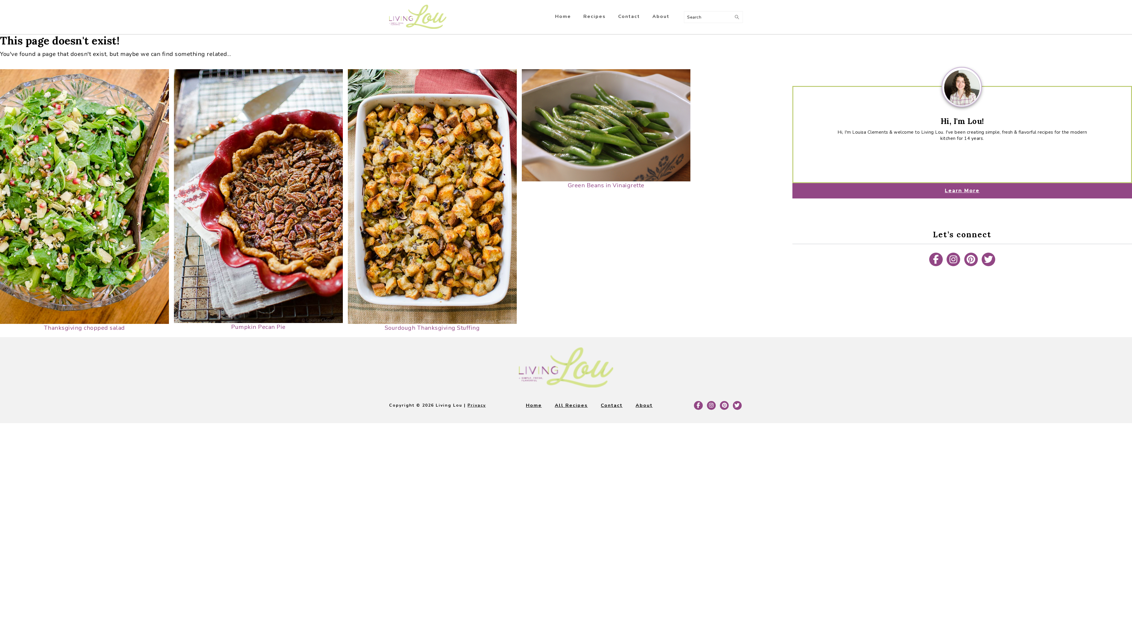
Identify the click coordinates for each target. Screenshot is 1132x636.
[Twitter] (988, 259)
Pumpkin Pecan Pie (258, 327)
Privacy (477, 405)
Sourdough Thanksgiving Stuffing (432, 328)
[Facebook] (936, 259)
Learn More (962, 190)
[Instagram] (953, 259)
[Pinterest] (971, 259)
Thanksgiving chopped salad (84, 328)
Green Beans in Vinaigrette (606, 185)
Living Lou (417, 17)
